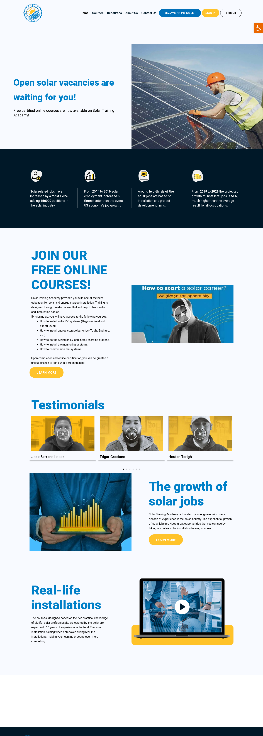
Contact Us (148, 13)
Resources (114, 13)
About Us (131, 13)
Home (85, 13)
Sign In (210, 13)
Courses (98, 13)
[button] (180, 13)
